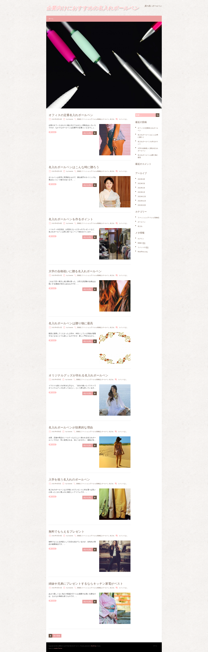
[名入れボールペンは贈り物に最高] (114, 333)
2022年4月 (141, 179)
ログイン (141, 239)
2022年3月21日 (57, 588)
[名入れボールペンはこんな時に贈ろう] (114, 177)
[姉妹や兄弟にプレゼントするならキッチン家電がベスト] (114, 594)
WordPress (93, 646)
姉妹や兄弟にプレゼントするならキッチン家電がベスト (86, 583)
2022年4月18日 (57, 223)
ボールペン (105, 119)
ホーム (51, 19)
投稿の (141, 243)
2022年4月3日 (56, 483)
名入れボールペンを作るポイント (71, 219)
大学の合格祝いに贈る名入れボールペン (75, 271)
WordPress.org (142, 252)
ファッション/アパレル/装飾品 (92, 119)
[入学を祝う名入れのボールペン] (114, 490)
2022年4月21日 (57, 171)
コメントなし (123, 119)
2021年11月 (142, 201)
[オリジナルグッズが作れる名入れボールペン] (114, 385)
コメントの (143, 247)
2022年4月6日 (56, 431)
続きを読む (88, 133)
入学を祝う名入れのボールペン (69, 479)
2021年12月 (142, 196)
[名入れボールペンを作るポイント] (114, 229)
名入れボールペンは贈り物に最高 (71, 323)
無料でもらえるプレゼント (66, 531)
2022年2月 (141, 188)
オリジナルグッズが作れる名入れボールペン (78, 375)
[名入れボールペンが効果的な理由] (114, 438)
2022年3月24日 (57, 536)
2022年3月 (141, 183)
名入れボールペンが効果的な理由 (71, 427)
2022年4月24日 (57, 119)
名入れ (112, 119)
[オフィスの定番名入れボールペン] (114, 125)
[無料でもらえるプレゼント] (114, 542)
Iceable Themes (58, 648)
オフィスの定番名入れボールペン (71, 115)
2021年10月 (142, 205)
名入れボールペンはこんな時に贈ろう (74, 167)
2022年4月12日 (57, 327)
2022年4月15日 (57, 275)
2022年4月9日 (56, 379)
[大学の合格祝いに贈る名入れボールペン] (114, 281)
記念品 (53, 132)
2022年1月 (141, 192)
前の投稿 (56, 636)
